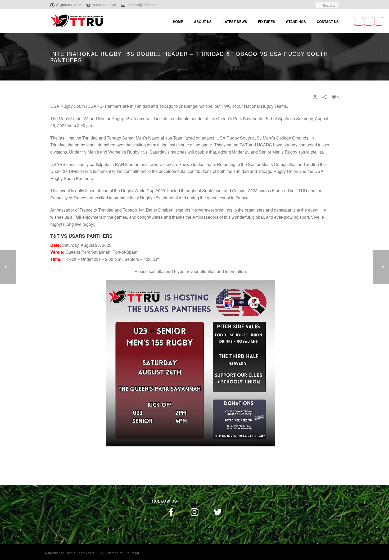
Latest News (235, 21)
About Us (203, 21)
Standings (296, 21)
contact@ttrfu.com (142, 4)
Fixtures (266, 21)
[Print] (315, 97)
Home (178, 21)
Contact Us (328, 21)
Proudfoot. (132, 552)
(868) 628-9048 (104, 4)
